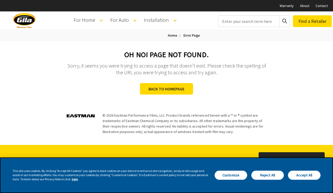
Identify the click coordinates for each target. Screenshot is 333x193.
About (304, 5)
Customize (230, 175)
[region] (166, 175)
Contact (322, 5)
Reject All (267, 175)
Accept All (304, 175)
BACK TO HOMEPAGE (166, 88)
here (75, 179)
